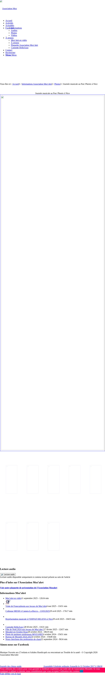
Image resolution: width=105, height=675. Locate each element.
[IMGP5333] (31, 479)
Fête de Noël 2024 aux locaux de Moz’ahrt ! (24, 629)
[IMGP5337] (73, 479)
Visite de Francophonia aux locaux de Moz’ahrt (25, 606)
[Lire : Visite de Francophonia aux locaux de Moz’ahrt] (7, 604)
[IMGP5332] (94, 479)
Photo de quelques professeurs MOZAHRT (24, 634)
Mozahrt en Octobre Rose (16, 632)
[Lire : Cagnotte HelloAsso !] (7, 624)
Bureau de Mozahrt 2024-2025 (18, 637)
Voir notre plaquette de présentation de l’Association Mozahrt (28, 588)
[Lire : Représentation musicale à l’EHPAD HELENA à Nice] (7, 616)
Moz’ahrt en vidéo (13, 598)
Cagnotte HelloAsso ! (14, 627)
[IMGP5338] (52, 536)
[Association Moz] (8, 8)
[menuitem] (55, 20)
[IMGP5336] (52, 273)
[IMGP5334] (31, 536)
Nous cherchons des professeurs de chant (23, 639)
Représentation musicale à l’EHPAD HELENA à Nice (29, 619)
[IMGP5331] (10, 536)
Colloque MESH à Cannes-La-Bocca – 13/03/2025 (27, 611)
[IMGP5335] (52, 479)
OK (81, 671)
